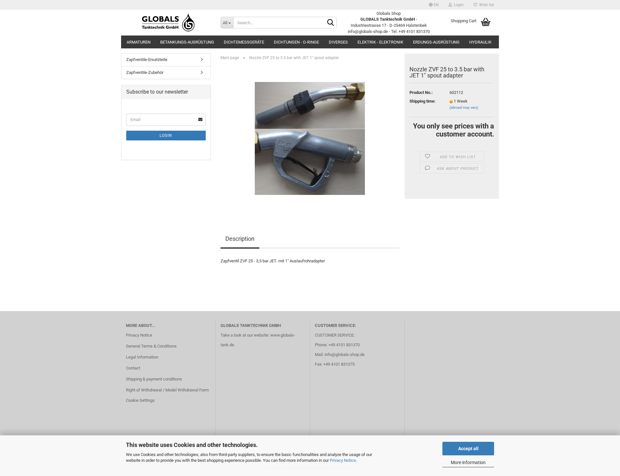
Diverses (338, 42)
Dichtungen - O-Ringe (296, 42)
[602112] (310, 138)
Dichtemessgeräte (244, 42)
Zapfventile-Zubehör (144, 72)
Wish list (485, 5)
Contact (133, 368)
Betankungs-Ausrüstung (187, 42)
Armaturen (138, 42)
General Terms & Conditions (151, 346)
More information (468, 462)
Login (458, 5)
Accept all (468, 448)
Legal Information (142, 357)
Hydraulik (480, 42)
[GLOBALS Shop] (168, 22)
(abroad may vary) (464, 108)
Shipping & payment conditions (154, 379)
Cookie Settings (140, 400)
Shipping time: (422, 101)
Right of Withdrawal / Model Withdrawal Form (167, 390)
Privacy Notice (343, 460)
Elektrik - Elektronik (380, 42)
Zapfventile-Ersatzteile (146, 59)
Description (239, 238)
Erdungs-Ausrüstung (436, 42)
